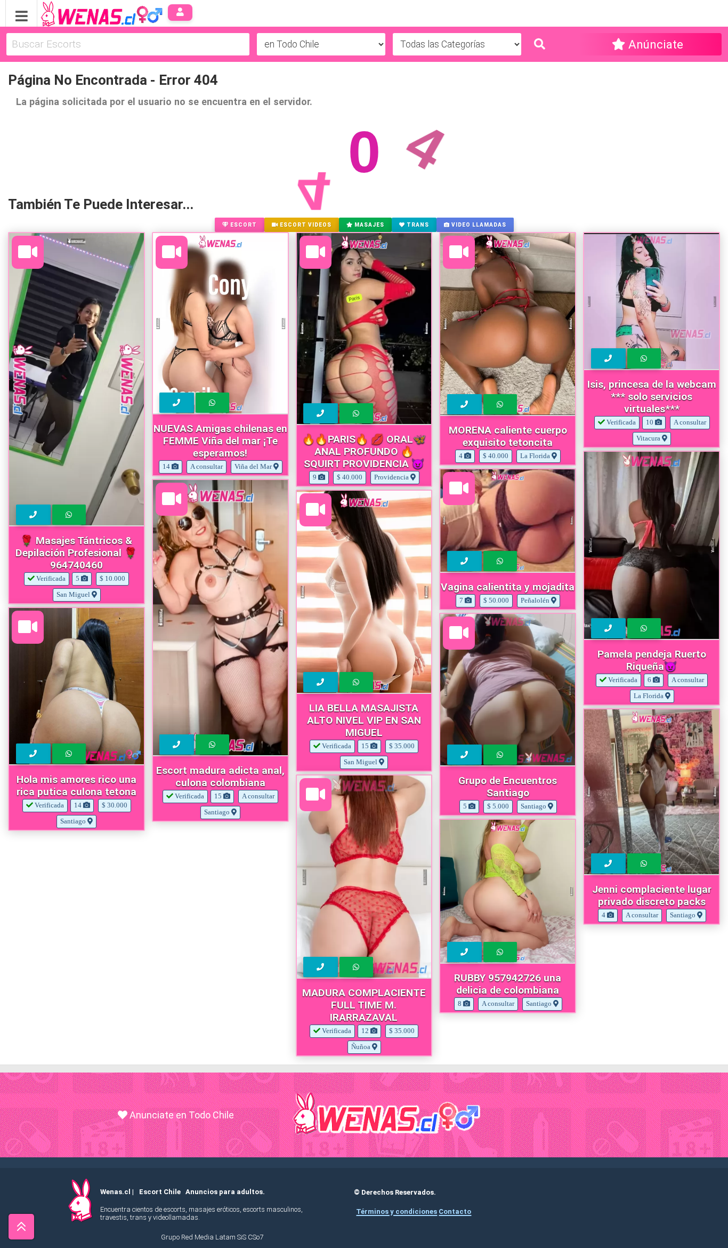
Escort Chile (160, 1192)
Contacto (455, 1211)
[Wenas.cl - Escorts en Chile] (85, 13)
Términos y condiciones (396, 1211)
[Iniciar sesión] (180, 12)
